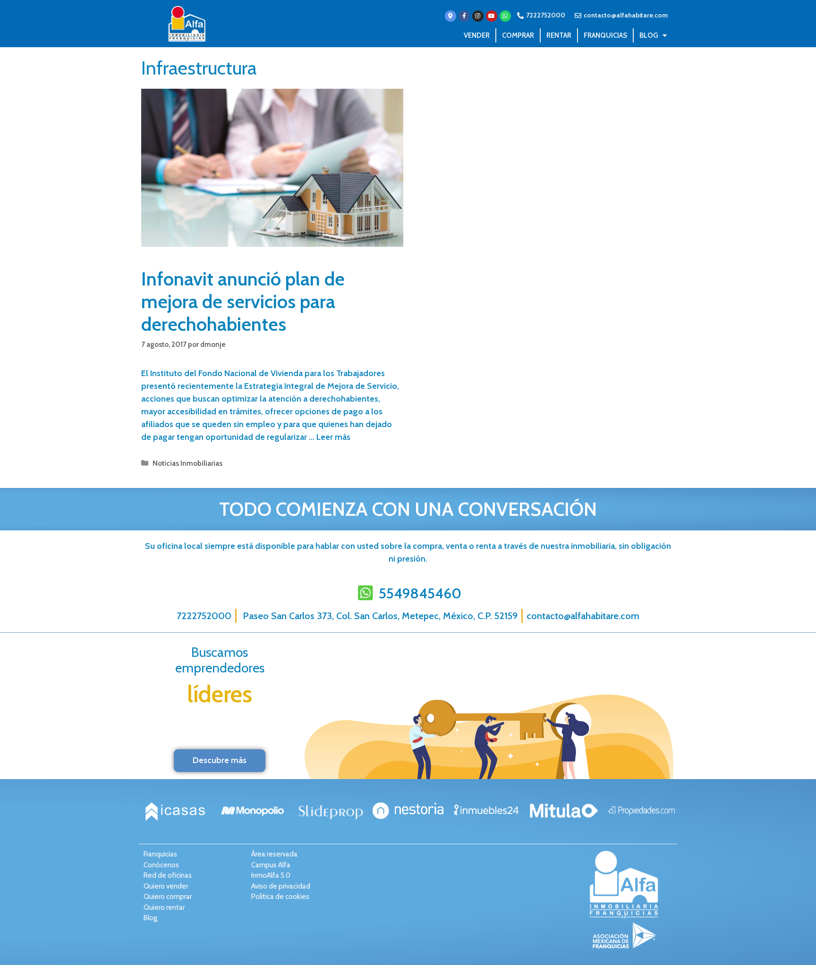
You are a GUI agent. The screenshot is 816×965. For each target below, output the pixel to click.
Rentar (558, 35)
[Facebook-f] (464, 16)
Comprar (518, 35)
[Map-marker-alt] (450, 16)
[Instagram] (478, 16)
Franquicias (605, 35)
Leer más (333, 437)
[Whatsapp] (505, 16)
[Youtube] (491, 16)
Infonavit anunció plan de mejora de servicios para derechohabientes (243, 301)
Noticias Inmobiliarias (187, 463)
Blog (648, 35)
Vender (477, 35)
